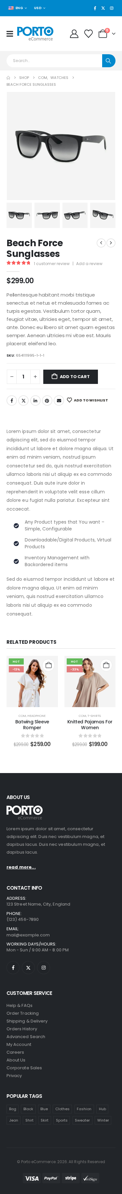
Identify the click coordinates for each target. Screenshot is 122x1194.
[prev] (101, 243)
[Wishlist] (89, 34)
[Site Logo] (35, 34)
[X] (103, 8)
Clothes (62, 1108)
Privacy (14, 1076)
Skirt (44, 1120)
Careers (15, 1052)
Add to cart (75, 377)
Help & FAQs (20, 1005)
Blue (44, 1108)
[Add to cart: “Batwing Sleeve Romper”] (48, 665)
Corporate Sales (24, 1068)
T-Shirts (94, 716)
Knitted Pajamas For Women (90, 724)
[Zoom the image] (25, 808)
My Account (19, 1044)
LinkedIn (35, 400)
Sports (62, 1120)
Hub (102, 1108)
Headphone (36, 716)
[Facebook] (95, 8)
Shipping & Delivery (27, 1021)
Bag (12, 1108)
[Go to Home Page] (8, 77)
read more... (21, 867)
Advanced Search (26, 1037)
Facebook (12, 400)
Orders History (22, 1029)
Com (22, 716)
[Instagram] (111, 8)
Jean (13, 1120)
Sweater (82, 1120)
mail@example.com (28, 935)
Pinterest (47, 400)
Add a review (89, 263)
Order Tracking (23, 1013)
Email (59, 400)
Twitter (23, 400)
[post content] (32, 681)
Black (28, 1108)
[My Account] (74, 34)
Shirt (29, 1120)
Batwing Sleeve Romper (32, 724)
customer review (52, 263)
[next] (110, 243)
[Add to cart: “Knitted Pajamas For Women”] (106, 665)
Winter (103, 1120)
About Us (16, 1060)
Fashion (84, 1108)
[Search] (108, 60)
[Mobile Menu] (12, 34)
